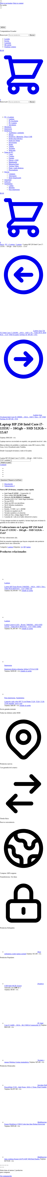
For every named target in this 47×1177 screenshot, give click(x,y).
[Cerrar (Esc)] (7, 1165)
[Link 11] (9, 113)
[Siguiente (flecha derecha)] (3, 1167)
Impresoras (8, 665)
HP (24, 547)
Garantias (7, 43)
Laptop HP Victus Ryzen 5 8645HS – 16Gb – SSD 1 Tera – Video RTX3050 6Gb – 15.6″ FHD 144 (25, 588)
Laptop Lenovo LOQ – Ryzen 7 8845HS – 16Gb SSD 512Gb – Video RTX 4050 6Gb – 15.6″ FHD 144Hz (23, 626)
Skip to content (18, 3)
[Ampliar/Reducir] (1, 1165)
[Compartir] (5, 1165)
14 (22, 547)
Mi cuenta (7, 45)
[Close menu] (1, 1)
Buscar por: (4, 35)
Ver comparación (6, 1176)
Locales (7, 39)
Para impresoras (9, 698)
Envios (6, 41)
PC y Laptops (10, 244)
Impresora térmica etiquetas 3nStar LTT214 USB (21, 669)
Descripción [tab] (8, 484)
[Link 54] (23, 250)
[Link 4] (18, 27)
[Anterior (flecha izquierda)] (1, 1167)
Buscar (32, 35)
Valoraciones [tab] (9, 486)
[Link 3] (10, 12)
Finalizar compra (10, 47)
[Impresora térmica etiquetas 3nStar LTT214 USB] (25, 646)
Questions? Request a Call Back (11, 480)
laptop (28, 547)
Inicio (2, 244)
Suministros (20, 698)
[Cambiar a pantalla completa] (3, 1165)
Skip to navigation (6, 3)
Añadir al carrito (6, 462)
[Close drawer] (1, 7)
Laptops (19, 244)
